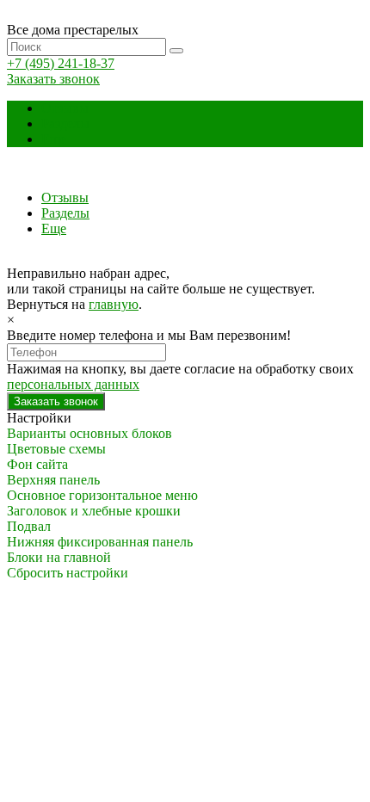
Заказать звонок (53, 78)
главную (114, 304)
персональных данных (73, 384)
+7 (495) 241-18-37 (60, 63)
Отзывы (65, 108)
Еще (53, 139)
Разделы (65, 123)
